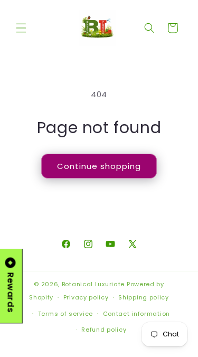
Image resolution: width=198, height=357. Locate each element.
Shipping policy (143, 297)
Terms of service (65, 313)
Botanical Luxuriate (93, 284)
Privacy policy (86, 297)
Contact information (136, 313)
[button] (21, 28)
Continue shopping (99, 166)
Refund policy (103, 329)
